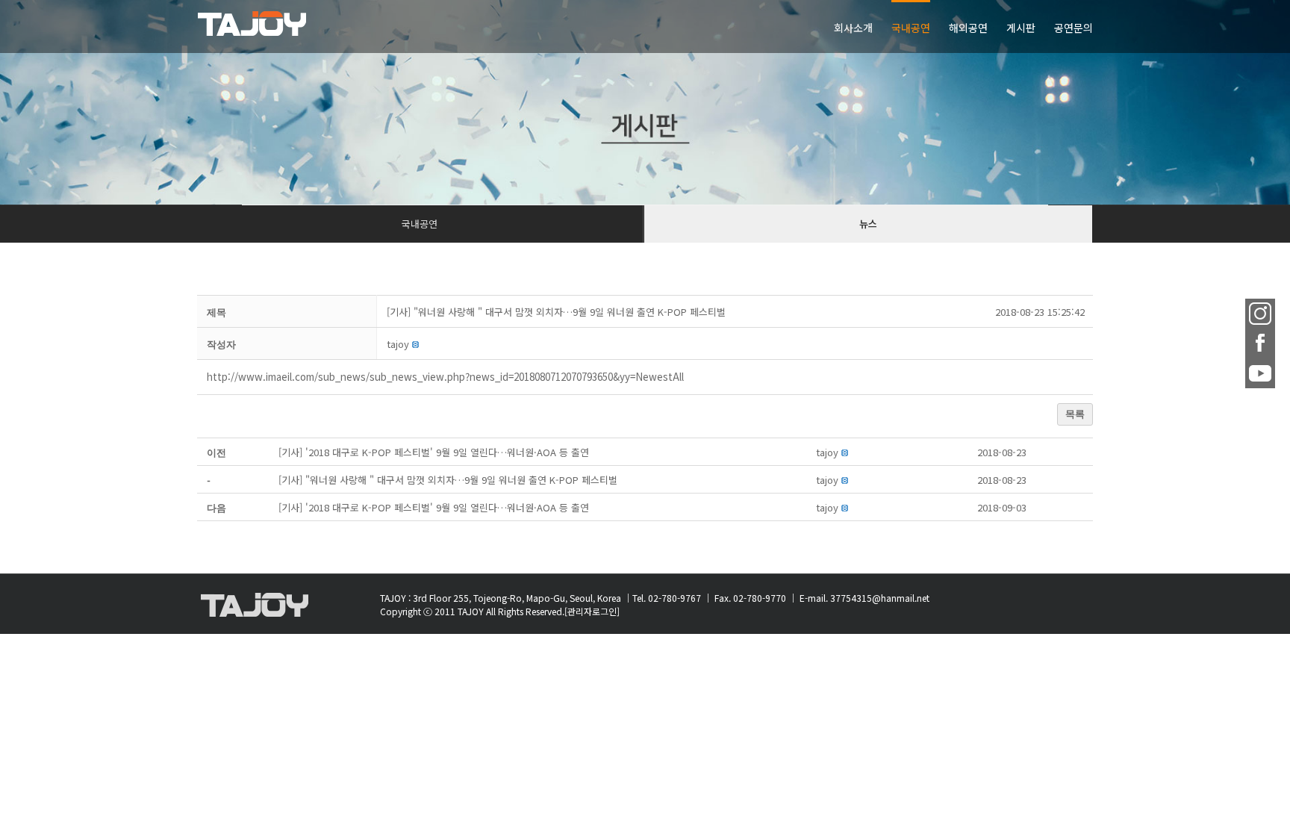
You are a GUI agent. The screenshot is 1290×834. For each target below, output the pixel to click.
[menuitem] (862, 26)
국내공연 (419, 224)
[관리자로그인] (592, 611)
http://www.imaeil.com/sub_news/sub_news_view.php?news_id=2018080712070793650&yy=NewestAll (445, 377)
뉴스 (868, 224)
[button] (398, 344)
